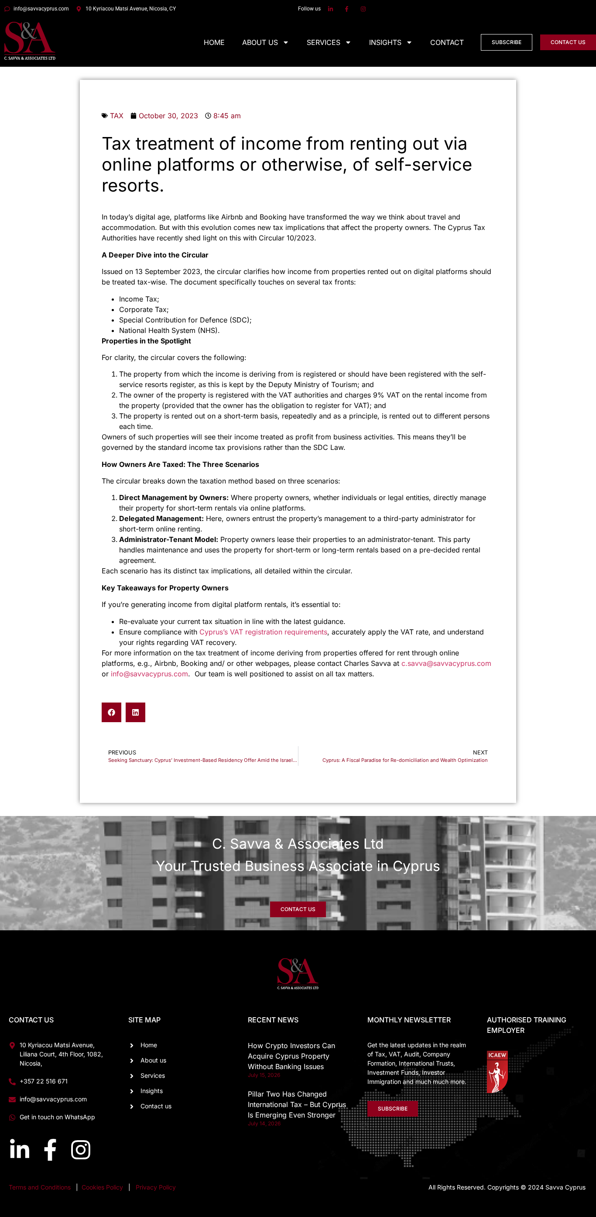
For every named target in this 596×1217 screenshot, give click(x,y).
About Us (260, 42)
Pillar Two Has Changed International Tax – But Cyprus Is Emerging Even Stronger (297, 1104)
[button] (111, 712)
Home (214, 42)
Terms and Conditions (40, 1187)
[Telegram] (576, 1115)
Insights (385, 42)
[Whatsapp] (544, 1115)
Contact (447, 42)
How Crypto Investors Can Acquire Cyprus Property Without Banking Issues (291, 1056)
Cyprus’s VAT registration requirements (263, 631)
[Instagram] (81, 1150)
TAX (116, 115)
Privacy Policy (156, 1187)
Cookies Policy (103, 1187)
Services (323, 42)
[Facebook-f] (50, 1150)
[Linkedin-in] (20, 1150)
